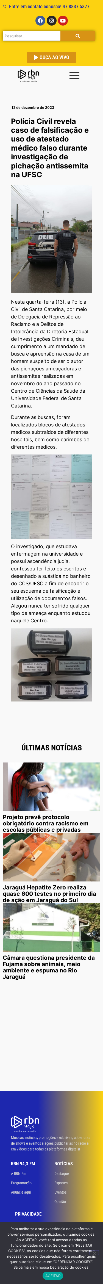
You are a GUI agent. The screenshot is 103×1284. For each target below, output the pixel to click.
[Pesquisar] (77, 36)
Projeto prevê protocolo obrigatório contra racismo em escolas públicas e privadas (45, 823)
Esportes (61, 1183)
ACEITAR (52, 1276)
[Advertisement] (51, 1036)
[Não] (94, 1252)
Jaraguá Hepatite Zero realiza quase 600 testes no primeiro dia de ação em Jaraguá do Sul (49, 893)
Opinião (60, 1201)
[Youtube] (63, 21)
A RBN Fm (18, 1173)
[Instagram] (52, 21)
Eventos (60, 1192)
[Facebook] (40, 21)
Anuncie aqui (21, 1192)
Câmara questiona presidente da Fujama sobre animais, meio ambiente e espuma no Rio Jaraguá (49, 967)
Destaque (61, 1173)
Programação (21, 1183)
